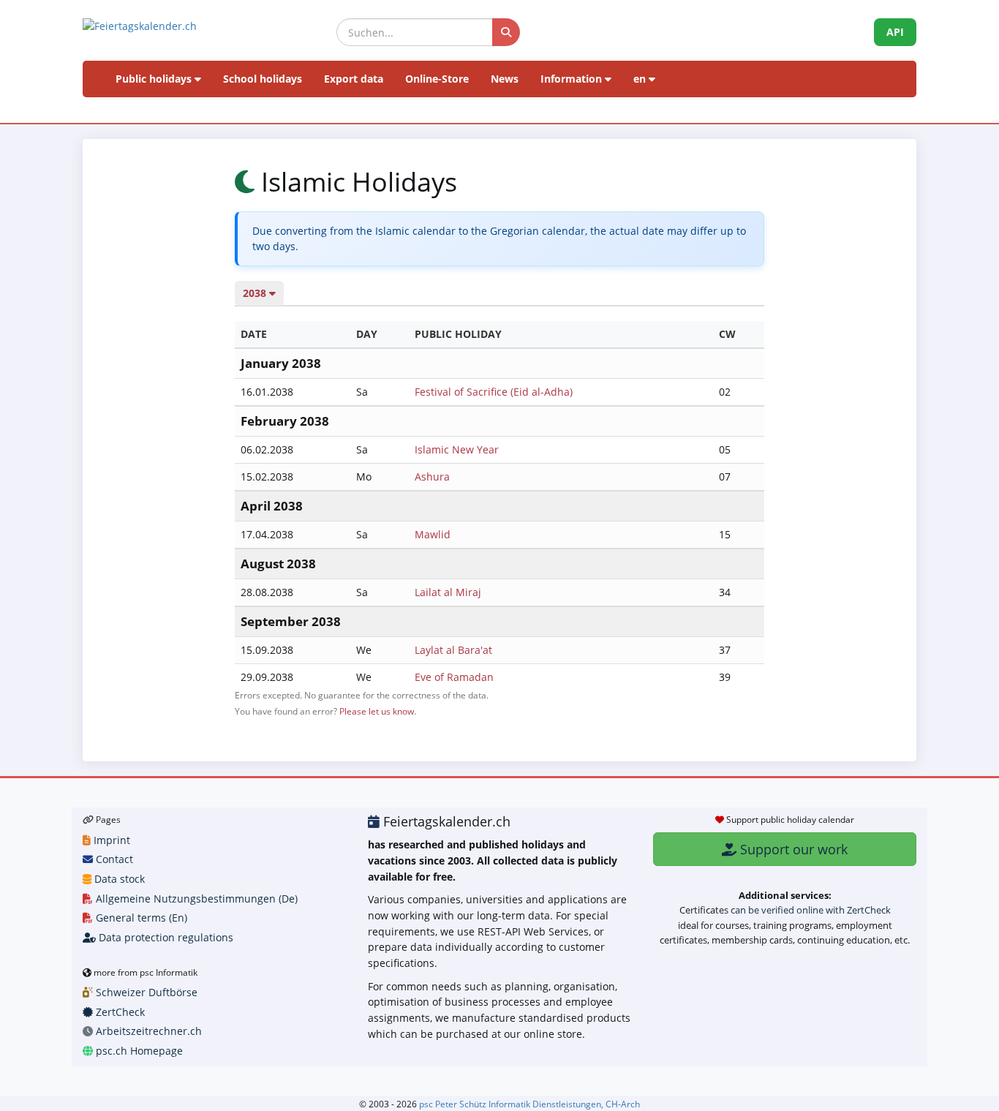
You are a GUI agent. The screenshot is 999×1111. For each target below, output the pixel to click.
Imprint (110, 840)
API (895, 32)
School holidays (262, 79)
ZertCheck (119, 1012)
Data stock (118, 879)
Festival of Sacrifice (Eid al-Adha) (494, 392)
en (641, 79)
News (505, 79)
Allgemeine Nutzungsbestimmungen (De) (195, 898)
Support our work (792, 849)
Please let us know (376, 711)
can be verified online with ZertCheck (811, 909)
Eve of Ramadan (454, 677)
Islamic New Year (457, 449)
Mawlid (433, 534)
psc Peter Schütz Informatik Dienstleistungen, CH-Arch (529, 1104)
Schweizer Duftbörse (145, 992)
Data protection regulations (164, 937)
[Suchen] (506, 32)
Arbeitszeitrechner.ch (147, 1031)
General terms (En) (140, 917)
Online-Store (437, 79)
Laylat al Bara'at (453, 650)
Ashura (432, 476)
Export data (353, 79)
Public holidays (155, 79)
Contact (113, 859)
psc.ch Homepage (138, 1051)
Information (572, 79)
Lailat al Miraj (448, 592)
